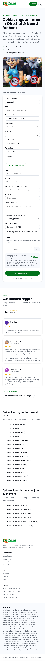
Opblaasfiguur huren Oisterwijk (15, 456)
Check (37, 249)
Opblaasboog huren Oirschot (11, 644)
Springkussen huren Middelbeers (12, 614)
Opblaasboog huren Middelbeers (12, 648)
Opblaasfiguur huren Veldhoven (15, 476)
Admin (5, 580)
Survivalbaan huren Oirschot (11, 627)
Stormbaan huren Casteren (26, 620)
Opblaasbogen (8, 565)
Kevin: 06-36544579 (9, 594)
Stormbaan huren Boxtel (10, 625)
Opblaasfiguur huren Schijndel (15, 464)
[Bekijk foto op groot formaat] (39, 61)
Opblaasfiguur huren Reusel (14, 428)
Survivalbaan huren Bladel (10, 629)
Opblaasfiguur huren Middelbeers (16, 440)
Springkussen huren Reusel (28, 610)
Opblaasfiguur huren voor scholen (16, 505)
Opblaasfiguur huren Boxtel (13, 448)
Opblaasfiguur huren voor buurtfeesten (18, 525)
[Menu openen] (40, 4)
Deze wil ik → (22, 83)
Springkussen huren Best (30, 614)
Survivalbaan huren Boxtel (10, 633)
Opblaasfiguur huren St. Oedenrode (16, 460)
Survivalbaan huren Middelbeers (12, 631)
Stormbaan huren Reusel (26, 618)
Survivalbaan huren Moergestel (28, 633)
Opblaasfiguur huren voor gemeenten (17, 517)
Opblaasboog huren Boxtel (10, 650)
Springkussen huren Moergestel (28, 616)
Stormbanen (7, 559)
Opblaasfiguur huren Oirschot (14, 424)
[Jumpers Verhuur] (9, 4)
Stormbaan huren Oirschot (10, 618)
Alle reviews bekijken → (11, 391)
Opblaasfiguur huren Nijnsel (14, 468)
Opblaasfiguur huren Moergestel (15, 452)
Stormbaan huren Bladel (10, 620)
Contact (5, 577)
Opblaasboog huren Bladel (10, 646)
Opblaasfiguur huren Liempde (14, 480)
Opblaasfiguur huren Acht (13, 472)
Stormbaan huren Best (28, 623)
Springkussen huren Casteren (28, 612)
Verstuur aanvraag (22, 273)
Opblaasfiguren (8, 562)
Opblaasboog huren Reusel (28, 644)
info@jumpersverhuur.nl (11, 591)
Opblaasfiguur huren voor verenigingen (18, 513)
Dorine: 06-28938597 (10, 597)
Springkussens (8, 556)
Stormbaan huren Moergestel (26, 625)
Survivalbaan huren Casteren (27, 629)
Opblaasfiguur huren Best (13, 444)
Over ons (6, 574)
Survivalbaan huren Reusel (28, 627)
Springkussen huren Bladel (10, 612)
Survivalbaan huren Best (30, 631)
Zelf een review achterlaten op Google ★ (18, 396)
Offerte (33, 4)
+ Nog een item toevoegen (16, 165)
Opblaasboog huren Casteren (27, 646)
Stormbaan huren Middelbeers (11, 623)
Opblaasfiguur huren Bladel (14, 432)
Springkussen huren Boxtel (10, 616)
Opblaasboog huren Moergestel (28, 650)
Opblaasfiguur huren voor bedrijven (16, 509)
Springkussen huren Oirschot (11, 610)
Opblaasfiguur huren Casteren (14, 436)
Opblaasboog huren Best (30, 648)
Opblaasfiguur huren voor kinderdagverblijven (20, 521)
